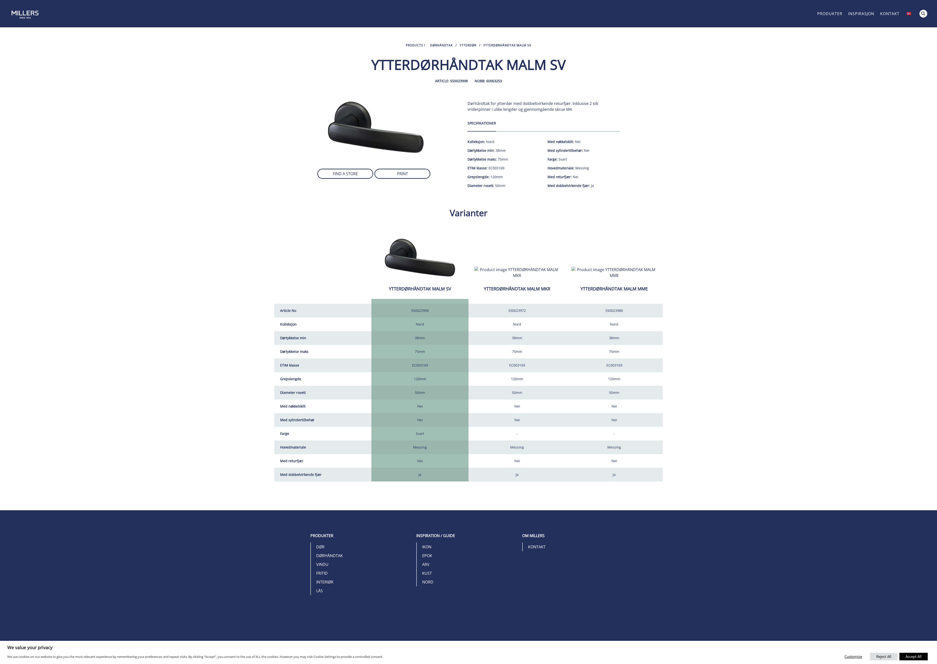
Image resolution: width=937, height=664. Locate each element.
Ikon (426, 547)
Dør (320, 547)
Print (402, 173)
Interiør (324, 582)
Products (414, 45)
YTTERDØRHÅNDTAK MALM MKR (517, 289)
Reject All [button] (883, 656)
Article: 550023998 (451, 81)
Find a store (345, 173)
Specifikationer (482, 123)
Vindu (322, 564)
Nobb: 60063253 (488, 81)
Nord (427, 582)
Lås (319, 590)
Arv (425, 564)
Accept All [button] (914, 656)
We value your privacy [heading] (29, 647)
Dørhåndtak (441, 45)
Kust (427, 573)
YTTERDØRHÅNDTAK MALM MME (614, 289)
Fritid (322, 573)
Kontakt (889, 13)
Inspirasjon (861, 13)
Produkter (829, 13)
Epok (427, 555)
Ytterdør (468, 45)
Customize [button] (853, 656)
